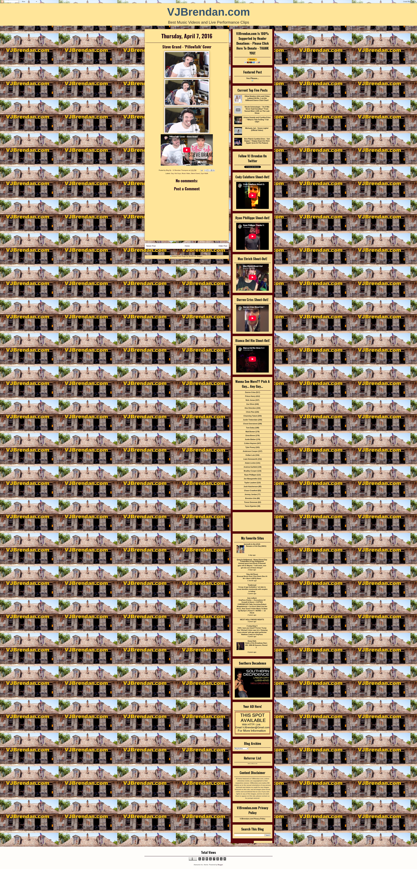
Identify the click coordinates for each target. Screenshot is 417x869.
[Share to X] (209, 170)
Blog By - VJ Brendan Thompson (177, 170)
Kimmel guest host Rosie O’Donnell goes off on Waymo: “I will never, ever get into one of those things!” (252, 565)
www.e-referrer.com (252, 763)
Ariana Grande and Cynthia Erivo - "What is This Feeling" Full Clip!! (257, 120)
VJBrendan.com (208, 12)
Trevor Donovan (250, 502)
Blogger (220, 865)
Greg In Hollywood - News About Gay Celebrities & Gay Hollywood (252, 560)
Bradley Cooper (250, 471)
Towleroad (252, 585)
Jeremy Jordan (251, 494)
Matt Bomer (250, 432)
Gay (172, 173)
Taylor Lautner (250, 483)
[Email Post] (201, 170)
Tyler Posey (250, 447)
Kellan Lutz (250, 455)
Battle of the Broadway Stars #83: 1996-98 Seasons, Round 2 (256, 645)
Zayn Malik (204, 173)
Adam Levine (250, 463)
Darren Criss (250, 392)
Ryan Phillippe (250, 475)
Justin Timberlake (250, 420)
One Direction (250, 408)
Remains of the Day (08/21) (256, 546)
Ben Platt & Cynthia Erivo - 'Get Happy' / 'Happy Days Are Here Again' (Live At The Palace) (257, 141)
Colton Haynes (250, 443)
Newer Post (151, 246)
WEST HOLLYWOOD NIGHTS (252, 619)
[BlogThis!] (207, 170)
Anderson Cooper (250, 451)
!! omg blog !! (252, 626)
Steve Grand (195, 173)
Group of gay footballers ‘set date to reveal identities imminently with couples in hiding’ (252, 589)
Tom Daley (250, 428)
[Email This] (205, 170)
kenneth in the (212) (252, 544)
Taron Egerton (251, 506)
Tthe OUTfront (252, 574)
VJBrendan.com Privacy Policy (252, 819)
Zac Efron (250, 404)
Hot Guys (178, 173)
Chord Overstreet (250, 424)
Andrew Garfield (250, 467)
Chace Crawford (250, 490)
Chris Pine (250, 412)
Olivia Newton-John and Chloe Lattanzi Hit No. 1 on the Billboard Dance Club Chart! (257, 98)
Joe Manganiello (250, 479)
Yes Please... (252, 78)
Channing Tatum (250, 416)
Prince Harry (250, 396)
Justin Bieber (250, 439)
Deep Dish (252, 641)
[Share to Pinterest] (214, 170)
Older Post (223, 246)
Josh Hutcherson (251, 486)
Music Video (186, 173)
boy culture (252, 598)
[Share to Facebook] (212, 170)
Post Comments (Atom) (192, 252)
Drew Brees (250, 435)
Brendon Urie (250, 498)
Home (187, 246)
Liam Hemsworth (250, 459)
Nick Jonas (250, 400)
